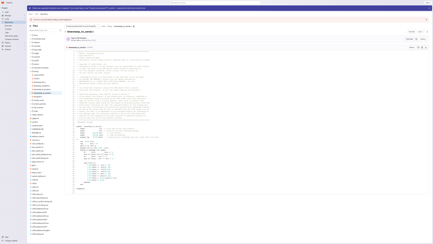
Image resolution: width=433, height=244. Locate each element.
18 (73, 88)
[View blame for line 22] (67, 96)
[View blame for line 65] (67, 189)
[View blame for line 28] (67, 109)
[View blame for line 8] (67, 66)
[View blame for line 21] (67, 94)
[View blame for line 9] (67, 68)
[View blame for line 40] (67, 135)
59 (73, 176)
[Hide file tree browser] (30, 26)
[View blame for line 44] (67, 144)
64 (73, 187)
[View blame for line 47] (67, 150)
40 (73, 135)
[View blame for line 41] (67, 137)
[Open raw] (422, 47)
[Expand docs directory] (30, 35)
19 (73, 90)
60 (73, 178)
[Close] (429, 8)
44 (73, 144)
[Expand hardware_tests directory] (30, 39)
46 (73, 148)
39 (73, 133)
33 (73, 120)
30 (73, 114)
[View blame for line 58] (67, 174)
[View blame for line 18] (67, 88)
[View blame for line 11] (67, 73)
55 (73, 167)
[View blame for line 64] (67, 186)
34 (73, 122)
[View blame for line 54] (67, 165)
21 (73, 94)
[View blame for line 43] (67, 141)
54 (73, 165)
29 (73, 111)
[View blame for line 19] (67, 90)
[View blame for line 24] (67, 101)
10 (73, 71)
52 (73, 161)
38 (73, 131)
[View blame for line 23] (67, 98)
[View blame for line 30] (67, 114)
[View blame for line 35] (67, 124)
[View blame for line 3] (67, 56)
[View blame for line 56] (67, 169)
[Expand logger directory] (30, 53)
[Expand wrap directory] (30, 111)
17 (73, 86)
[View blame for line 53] (67, 163)
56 (73, 169)
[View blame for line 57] (67, 171)
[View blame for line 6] (67, 62)
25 (73, 103)
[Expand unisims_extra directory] (30, 100)
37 (73, 129)
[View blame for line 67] (67, 193)
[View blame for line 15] (67, 81)
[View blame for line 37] (67, 129)
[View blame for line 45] (67, 146)
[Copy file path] (134, 26)
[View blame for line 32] (67, 118)
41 (73, 137)
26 (73, 105)
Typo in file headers (79, 38)
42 (73, 139)
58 (73, 174)
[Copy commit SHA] (416, 39)
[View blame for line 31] (67, 116)
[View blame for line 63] (67, 184)
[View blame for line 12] (67, 75)
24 (73, 101)
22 (73, 96)
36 (73, 126)
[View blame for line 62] (67, 182)
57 (73, 171)
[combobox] (45, 30)
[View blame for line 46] (67, 148)
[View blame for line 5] (67, 60)
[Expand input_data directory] (30, 49)
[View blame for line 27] (67, 107)
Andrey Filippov (76, 40)
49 (73, 154)
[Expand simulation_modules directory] (30, 67)
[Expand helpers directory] (30, 42)
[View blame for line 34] (67, 122)
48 (73, 152)
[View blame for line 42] (67, 139)
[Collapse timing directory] (30, 71)
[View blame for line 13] (67, 77)
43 (73, 141)
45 (73, 146)
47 (73, 150)
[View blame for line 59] (67, 176)
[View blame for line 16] (67, 83)
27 (73, 107)
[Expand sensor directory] (30, 64)
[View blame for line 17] (67, 86)
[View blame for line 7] (67, 64)
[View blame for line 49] (67, 154)
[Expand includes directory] (30, 46)
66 (73, 191)
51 (73, 159)
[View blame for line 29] (67, 111)
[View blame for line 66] (67, 191)
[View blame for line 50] (67, 156)
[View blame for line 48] (67, 152)
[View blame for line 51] (67, 159)
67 (73, 193)
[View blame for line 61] (67, 180)
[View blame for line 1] (67, 51)
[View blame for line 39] (67, 133)
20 (73, 92)
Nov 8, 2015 (92, 40)
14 (73, 79)
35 (73, 124)
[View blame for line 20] (67, 92)
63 (73, 184)
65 (73, 189)
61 (73, 180)
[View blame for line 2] (67, 53)
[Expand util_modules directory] (30, 107)
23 (73, 99)
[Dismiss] (426, 19)
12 (73, 75)
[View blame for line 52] (67, 161)
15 (73, 81)
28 (73, 109)
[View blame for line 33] (67, 120)
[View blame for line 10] (67, 71)
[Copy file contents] (418, 47)
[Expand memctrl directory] (30, 57)
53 (73, 163)
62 (73, 182)
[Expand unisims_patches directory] (30, 104)
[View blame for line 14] (67, 79)
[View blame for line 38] (67, 131)
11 (73, 73)
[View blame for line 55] (67, 167)
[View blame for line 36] (67, 126)
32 (73, 118)
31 (73, 116)
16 (73, 83)
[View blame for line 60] (67, 178)
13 (73, 77)
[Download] (426, 47)
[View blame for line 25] (67, 103)
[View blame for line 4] (67, 58)
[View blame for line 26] (67, 105)
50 (73, 156)
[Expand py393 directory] (30, 60)
